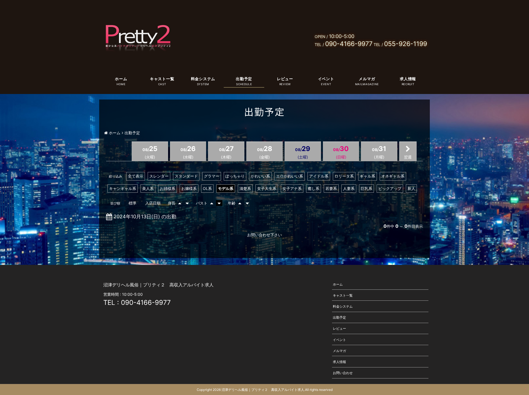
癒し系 (313, 188)
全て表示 (135, 176)
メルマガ (367, 78)
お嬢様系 (189, 188)
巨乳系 (366, 188)
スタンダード (186, 176)
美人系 (148, 188)
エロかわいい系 (289, 176)
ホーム (121, 78)
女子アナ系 (292, 188)
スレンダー (159, 176)
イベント (326, 78)
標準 (132, 203)
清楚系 (245, 188)
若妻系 (331, 188)
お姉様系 (167, 188)
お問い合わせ (343, 373)
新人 (411, 188)
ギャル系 (367, 176)
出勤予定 (244, 78)
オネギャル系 (392, 176)
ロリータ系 (344, 176)
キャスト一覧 (162, 78)
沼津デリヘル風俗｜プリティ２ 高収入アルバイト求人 (263, 390)
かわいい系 (260, 176)
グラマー (211, 176)
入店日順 (153, 203)
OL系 (207, 188)
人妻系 (349, 188)
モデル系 (225, 188)
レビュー (285, 78)
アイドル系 (318, 176)
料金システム (203, 78)
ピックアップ (389, 188)
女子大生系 (266, 188)
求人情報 (408, 78)
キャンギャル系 (122, 188)
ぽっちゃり (235, 176)
